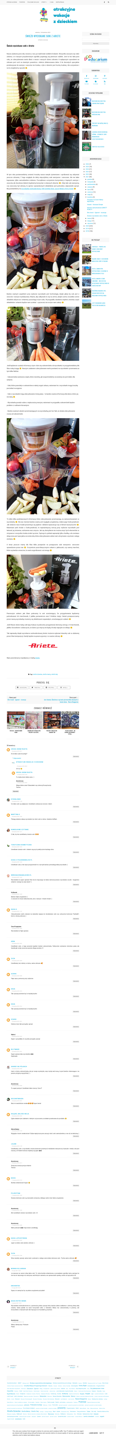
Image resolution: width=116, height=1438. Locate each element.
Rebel (77, 1408)
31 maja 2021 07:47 (16, 1287)
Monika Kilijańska (18, 1268)
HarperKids (10, 1391)
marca (89, 218)
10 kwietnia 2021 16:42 (17, 877)
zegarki (102, 1416)
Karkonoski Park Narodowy (84, 1391)
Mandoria (49, 1396)
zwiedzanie (18, 1419)
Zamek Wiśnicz (78, 1416)
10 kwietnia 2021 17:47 (17, 911)
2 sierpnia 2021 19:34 (16, 1303)
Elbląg (41, 1388)
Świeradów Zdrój (65, 1411)
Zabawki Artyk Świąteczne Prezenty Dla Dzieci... (34, 731)
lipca (89, 189)
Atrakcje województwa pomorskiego (62, 1383)
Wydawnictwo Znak (88, 1414)
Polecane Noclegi (33, 2)
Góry (67, 1388)
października (91, 184)
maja (89, 194)
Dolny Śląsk (83, 1386)
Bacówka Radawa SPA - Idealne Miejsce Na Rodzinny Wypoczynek (99, 293)
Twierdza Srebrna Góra (103, 1411)
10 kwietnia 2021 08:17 (17, 751)
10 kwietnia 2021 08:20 (22, 766)
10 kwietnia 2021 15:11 (17, 831)
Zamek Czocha (53, 1416)
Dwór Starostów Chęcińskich (13, 1388)
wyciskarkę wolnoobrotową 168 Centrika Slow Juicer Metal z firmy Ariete (47, 189)
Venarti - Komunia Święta (95, 204)
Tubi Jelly (93, 1411)
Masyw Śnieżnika (57, 1396)
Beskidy (85, 1383)
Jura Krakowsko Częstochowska (64, 1391)
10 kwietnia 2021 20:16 (17, 991)
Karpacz (94, 1391)
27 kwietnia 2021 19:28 (17, 1210)
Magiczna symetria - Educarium (31, 1396)
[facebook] (104, 2)
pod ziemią (62, 1402)
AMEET (19, 1383)
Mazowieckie (66, 1396)
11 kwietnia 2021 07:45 (22, 774)
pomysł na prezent (63, 1405)
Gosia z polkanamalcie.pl (21, 860)
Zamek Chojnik (45, 1416)
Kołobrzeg (53, 1393)
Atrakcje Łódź (25, 1383)
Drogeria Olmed (100, 1386)
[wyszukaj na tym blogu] (108, 2)
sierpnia (90, 187)
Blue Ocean (105, 1383)
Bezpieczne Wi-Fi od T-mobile (94, 1383)
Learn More (93, 1433)
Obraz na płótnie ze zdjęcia (20, 1402)
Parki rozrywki (50, 1402)
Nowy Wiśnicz (10, 1402)
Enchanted (15, 1285)
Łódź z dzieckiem (18, 1396)
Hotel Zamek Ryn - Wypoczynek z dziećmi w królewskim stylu (100, 271)
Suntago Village (48, 1411)
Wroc (75, 1414)
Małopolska (43, 1396)
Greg (88, 1388)
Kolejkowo (22, 1393)
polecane (26, 1405)
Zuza (13, 958)
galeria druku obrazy (55, 1388)
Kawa (104, 1391)
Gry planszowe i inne (97, 1388)
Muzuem (57, 1399)
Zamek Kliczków (62, 1416)
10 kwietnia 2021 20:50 (17, 1085)
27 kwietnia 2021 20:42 (17, 1240)
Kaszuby (99, 1391)
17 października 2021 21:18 (18, 1322)
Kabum (75, 1391)
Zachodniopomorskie (12, 1416)
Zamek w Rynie (70, 1416)
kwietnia (90, 197)
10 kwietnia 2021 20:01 (17, 943)
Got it (102, 1433)
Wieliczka (57, 1414)
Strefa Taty (54, 674)
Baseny (80, 1383)
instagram (95, 78)
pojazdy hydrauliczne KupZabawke (15, 1405)
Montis (8, 1399)
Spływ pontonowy (94, 1408)
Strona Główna (12, 2)
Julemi (13, 1144)
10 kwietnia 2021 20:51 (17, 1100)
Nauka (89, 1399)
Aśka (13, 941)
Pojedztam (15, 1193)
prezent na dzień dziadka (41, 1408)
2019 (87, 228)
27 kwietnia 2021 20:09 (17, 1225)
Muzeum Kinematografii (26, 1399)
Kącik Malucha (11, 1394)
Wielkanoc (63, 1414)
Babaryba (74, 1383)
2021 (87, 177)
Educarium (30, 1388)
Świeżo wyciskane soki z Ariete (97, 216)
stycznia (90, 223)
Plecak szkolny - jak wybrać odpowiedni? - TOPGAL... (70, 732)
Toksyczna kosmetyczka (21, 845)
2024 (87, 169)
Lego (92, 1393)
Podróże (22, 2)
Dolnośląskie (74, 1386)
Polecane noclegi (36, 1405)
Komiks (59, 1393)
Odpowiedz (76, 756)
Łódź (106, 1393)
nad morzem (71, 1399)
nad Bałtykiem (64, 1399)
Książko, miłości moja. (20, 1114)
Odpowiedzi (17, 758)
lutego (89, 221)
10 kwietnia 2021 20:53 (17, 1116)
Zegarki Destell (10, 1419)
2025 (87, 166)
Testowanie (73, 1411)
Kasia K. (14, 909)
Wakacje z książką (11, 1414)
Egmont (36, 1388)
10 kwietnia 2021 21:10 (17, 1130)
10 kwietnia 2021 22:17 (17, 1163)
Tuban (88, 1411)
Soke (88, 1408)
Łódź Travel (10, 1396)
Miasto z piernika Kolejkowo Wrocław (84, 1396)
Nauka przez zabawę (97, 1399)
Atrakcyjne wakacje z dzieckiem (29, 762)
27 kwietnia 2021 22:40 (17, 1255)
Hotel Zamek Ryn (44, 1391)
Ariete (37, 658)
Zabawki (96, 1414)
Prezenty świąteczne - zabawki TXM (52, 731)
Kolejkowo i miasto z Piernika (33, 1393)
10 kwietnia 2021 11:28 (17, 801)
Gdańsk (63, 1388)
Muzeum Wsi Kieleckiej (48, 1399)
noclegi (105, 1399)
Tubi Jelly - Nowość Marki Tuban (16, 731)
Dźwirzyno (23, 1388)
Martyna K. (15, 814)
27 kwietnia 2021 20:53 (22, 782)
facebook (86, 78)
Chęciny (50, 1386)
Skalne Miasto (83, 1408)
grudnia (89, 179)
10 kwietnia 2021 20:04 (17, 960)
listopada (90, 182)
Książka (82, 1394)
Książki (87, 1394)
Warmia (25, 1414)
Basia (13, 1178)
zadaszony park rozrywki (25, 1416)
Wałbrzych (19, 1414)
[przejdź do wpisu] (16, 728)
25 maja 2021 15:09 (16, 1270)
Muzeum (17, 1399)
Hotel (20, 1391)
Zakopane (34, 1416)
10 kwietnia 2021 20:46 (17, 1068)
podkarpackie (69, 1402)
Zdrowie (97, 1416)
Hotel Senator (37, 1391)
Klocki (17, 1393)
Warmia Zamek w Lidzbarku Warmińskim (37, 1414)
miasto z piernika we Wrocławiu (101, 1396)
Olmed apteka (31, 1402)
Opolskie (37, 1402)
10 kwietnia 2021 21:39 (17, 1146)
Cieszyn (55, 1386)
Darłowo (60, 1386)
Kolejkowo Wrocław (45, 1393)
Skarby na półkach (19, 1066)
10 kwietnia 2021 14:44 (17, 816)
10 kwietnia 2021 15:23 (17, 847)
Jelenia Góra (52, 1391)
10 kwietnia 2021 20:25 (17, 1036)
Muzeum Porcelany (37, 1399)
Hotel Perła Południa (28, 1391)
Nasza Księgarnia (81, 1399)
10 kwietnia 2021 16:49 (17, 894)
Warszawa (51, 1414)
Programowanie (71, 1408)
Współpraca (60, 2)
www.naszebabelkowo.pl (21, 875)
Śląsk (54, 1411)
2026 (87, 164)
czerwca (90, 192)
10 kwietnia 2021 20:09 (17, 975)
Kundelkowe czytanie (20, 829)
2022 (87, 174)
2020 (87, 226)
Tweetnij (37, 687)
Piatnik (57, 1402)
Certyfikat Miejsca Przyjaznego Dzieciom (35, 1386)
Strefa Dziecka (43, 40)
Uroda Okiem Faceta (19, 749)
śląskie (58, 1411)
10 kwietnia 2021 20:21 (17, 1021)
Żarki (24, 1419)
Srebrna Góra (102, 1408)
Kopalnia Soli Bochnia (74, 1393)
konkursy (65, 1394)
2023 (87, 172)
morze (12, 1399)
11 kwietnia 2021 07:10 (17, 1180)
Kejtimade (15, 1049)
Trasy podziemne (81, 1411)
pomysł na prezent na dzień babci (76, 1405)
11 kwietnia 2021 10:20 (17, 1195)
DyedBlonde (16, 799)
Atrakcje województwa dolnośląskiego (41, 1383)
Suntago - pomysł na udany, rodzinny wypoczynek (99, 249)
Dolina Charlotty (66, 1386)
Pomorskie (55, 1405)
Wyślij (65, 687)
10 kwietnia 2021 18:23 (17, 928)
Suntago (42, 1411)
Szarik (13, 973)
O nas (51, 2)
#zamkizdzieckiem (12, 1383)
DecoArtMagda (17, 1098)
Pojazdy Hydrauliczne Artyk (93, 1402)
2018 (87, 231)
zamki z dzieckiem (88, 1416)
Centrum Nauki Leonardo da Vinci (15, 1386)
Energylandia (46, 1388)
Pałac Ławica (43, 1402)
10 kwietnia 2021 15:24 (17, 862)
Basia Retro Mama (18, 1301)
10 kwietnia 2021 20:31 (17, 1051)
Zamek (39, 1416)
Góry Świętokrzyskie (81, 1388)
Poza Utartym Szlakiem (29, 1408)
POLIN (49, 1405)
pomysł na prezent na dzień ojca (14, 1408)
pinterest (104, 78)
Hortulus (16, 1391)
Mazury (73, 1396)
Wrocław (79, 1414)
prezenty (62, 1408)
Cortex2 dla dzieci (98, 147)
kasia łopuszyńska (19, 1238)
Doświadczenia (91, 1386)
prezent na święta (52, 1408)
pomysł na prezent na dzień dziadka (93, 1405)
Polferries (45, 1405)
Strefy (44, 2)
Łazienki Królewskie (99, 1393)
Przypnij (51, 687)
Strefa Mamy (47, 674)
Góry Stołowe (72, 1388)
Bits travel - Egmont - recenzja (96, 212)
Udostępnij (23, 687)
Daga (13, 989)
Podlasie (76, 1402)
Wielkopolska (70, 1414)
